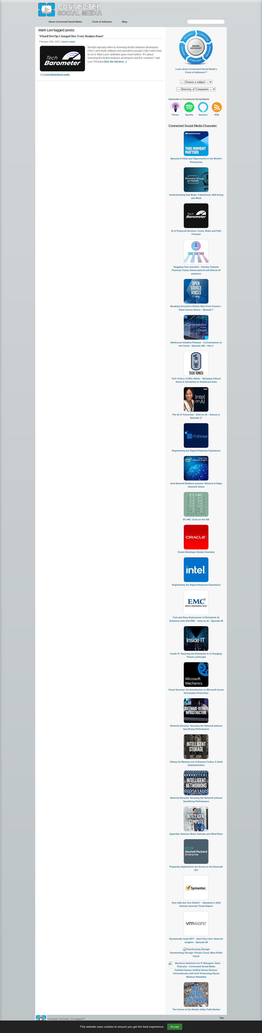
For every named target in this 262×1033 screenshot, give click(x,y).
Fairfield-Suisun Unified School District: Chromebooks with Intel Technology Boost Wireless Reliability (196, 973)
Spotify (189, 114)
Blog (124, 21)
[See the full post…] (115, 61)
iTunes (175, 114)
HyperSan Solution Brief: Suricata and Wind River (196, 834)
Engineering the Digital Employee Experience (196, 450)
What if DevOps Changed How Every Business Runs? (71, 36)
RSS (217, 114)
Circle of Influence (102, 21)
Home (39, 22)
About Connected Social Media (65, 21)
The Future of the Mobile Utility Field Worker (196, 1009)
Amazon (203, 114)
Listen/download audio (57, 74)
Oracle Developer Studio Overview (196, 552)
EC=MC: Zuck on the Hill (196, 519)
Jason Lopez (68, 41)
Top (222, 1018)
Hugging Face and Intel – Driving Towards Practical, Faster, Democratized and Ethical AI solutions (196, 270)
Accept (175, 1026)
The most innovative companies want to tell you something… (159, 9)
